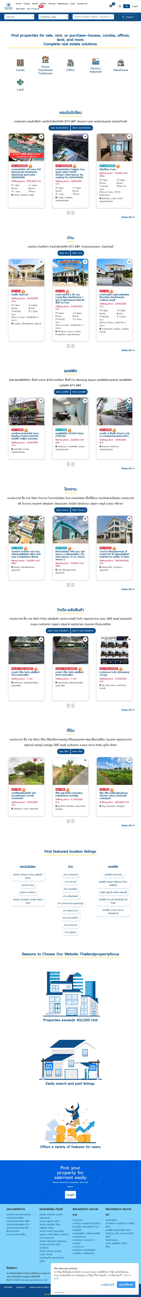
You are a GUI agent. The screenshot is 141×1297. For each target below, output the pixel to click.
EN (120, 6)
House (35, 3)
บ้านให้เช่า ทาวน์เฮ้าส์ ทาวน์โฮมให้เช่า (120, 1225)
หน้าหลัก (8, 1287)
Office (43, 3)
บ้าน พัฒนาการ (70, 910)
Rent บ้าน (77, 253)
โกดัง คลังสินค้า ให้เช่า (116, 1243)
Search (129, 17)
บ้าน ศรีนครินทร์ (70, 896)
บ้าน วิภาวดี (70, 882)
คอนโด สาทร (28, 885)
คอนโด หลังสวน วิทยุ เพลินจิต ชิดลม (27, 876)
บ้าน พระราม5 (70, 925)
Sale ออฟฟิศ (62, 392)
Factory (51, 3)
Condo (27, 3)
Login (135, 6)
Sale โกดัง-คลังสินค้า (58, 630)
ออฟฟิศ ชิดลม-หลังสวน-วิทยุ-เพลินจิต (113, 883)
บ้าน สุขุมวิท (70, 932)
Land (72, 3)
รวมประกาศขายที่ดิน (16, 1234)
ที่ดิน (108, 1246)
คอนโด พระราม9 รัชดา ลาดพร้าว (50, 1246)
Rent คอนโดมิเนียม (82, 128)
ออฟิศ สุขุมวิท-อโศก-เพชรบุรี (113, 892)
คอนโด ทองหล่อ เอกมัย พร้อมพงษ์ (27, 901)
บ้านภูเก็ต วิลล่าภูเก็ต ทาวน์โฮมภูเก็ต (86, 1228)
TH (126, 6)
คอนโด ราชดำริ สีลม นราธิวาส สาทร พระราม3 (54, 1236)
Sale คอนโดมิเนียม (59, 128)
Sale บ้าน (64, 253)
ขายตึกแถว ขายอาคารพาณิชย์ (83, 1241)
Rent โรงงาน (79, 510)
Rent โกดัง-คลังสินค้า (83, 630)
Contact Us (82, 3)
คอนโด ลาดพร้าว (28, 892)
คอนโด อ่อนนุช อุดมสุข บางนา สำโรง (50, 1252)
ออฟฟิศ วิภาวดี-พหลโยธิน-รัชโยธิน (113, 901)
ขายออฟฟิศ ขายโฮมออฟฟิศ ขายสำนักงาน (86, 1235)
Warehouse (63, 3)
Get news (20, 8)
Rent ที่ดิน (78, 751)
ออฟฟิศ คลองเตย (113, 874)
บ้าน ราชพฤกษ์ (70, 874)
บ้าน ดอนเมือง (70, 889)
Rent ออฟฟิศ (79, 392)
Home (19, 3)
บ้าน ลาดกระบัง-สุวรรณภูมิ (70, 903)
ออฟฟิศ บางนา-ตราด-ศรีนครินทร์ (113, 911)
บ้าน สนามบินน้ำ (70, 918)
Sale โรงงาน (62, 510)
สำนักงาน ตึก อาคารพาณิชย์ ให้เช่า (119, 1235)
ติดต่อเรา (20, 1287)
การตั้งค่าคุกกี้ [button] (107, 1284)
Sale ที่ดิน (64, 751)
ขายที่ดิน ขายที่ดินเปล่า (83, 1253)
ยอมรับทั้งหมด (126, 1284)
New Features (34, 8)
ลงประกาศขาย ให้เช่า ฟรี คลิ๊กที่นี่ (45, 1287)
